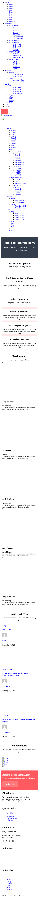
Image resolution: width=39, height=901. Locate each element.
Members (8, 70)
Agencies (12, 78)
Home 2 (11, 6)
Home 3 (11, 8)
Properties (8, 23)
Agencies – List (18, 82)
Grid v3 (15, 31)
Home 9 (11, 19)
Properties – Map (14, 42)
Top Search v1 (18, 36)
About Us (10, 813)
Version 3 (16, 65)
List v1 (7, 106)
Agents (11, 72)
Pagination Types (14, 52)
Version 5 (16, 69)
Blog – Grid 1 (17, 89)
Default (15, 53)
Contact (7, 104)
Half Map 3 (17, 48)
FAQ (10, 99)
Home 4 (11, 10)
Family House (7, 670)
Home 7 (11, 16)
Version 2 (16, 63)
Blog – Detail (17, 93)
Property (9, 883)
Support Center (12, 818)
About (11, 97)
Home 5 (11, 12)
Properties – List (14, 40)
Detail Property (14, 59)
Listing (9, 882)
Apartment (5, 715)
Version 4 (16, 67)
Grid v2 (15, 29)
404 (10, 103)
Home (7, 2)
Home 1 (11, 4)
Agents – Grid (18, 74)
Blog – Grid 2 (17, 91)
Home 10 (12, 21)
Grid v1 (15, 27)
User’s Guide (11, 817)
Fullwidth (16, 35)
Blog (10, 86)
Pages (7, 84)
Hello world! (6, 630)
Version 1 (16, 61)
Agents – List (17, 76)
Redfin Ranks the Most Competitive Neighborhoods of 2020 (15, 674)
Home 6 (11, 14)
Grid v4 (15, 33)
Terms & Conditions (13, 815)
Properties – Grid (14, 25)
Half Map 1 (17, 44)
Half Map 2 (17, 46)
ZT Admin (6, 641)
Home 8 (11, 18)
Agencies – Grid (18, 80)
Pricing (11, 101)
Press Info (10, 820)
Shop (11, 95)
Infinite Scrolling (18, 57)
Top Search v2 (18, 38)
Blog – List (17, 87)
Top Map (16, 50)
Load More (17, 55)
